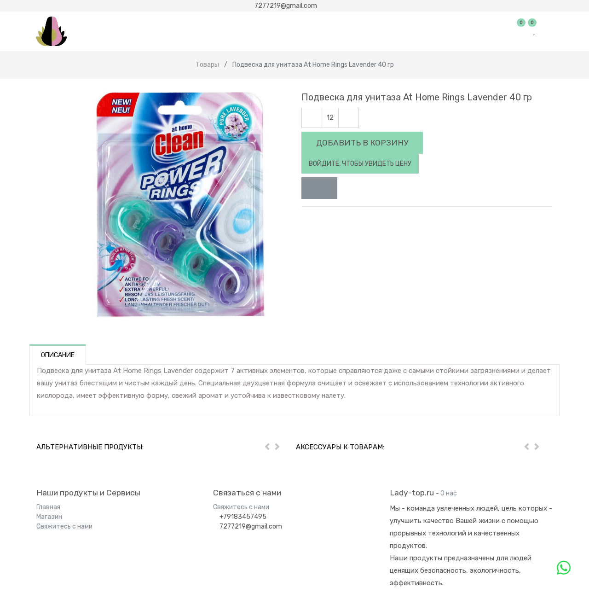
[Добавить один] (348, 118)
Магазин (49, 517)
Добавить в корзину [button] (362, 142)
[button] (319, 188)
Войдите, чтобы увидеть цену (360, 164)
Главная (48, 507)
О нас (448, 493)
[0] (522, 31)
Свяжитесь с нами (64, 526)
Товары (207, 65)
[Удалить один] (311, 118)
